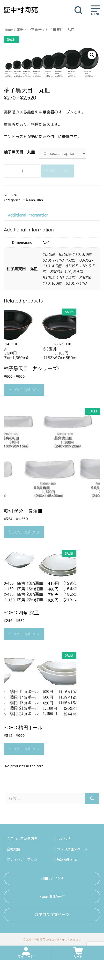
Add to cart (57, 170)
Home (8, 29)
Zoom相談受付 (52, 896)
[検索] (92, 798)
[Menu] (95, 9)
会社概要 (13, 849)
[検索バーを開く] (78, 9)
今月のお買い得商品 (22, 838)
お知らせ (63, 838)
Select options (24, 389)
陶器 (20, 29)
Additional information (28, 215)
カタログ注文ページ (72, 849)
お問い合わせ (52, 878)
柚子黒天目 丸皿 (19, 152)
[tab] (52, 215)
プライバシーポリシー (24, 859)
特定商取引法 (67, 859)
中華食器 (34, 29)
